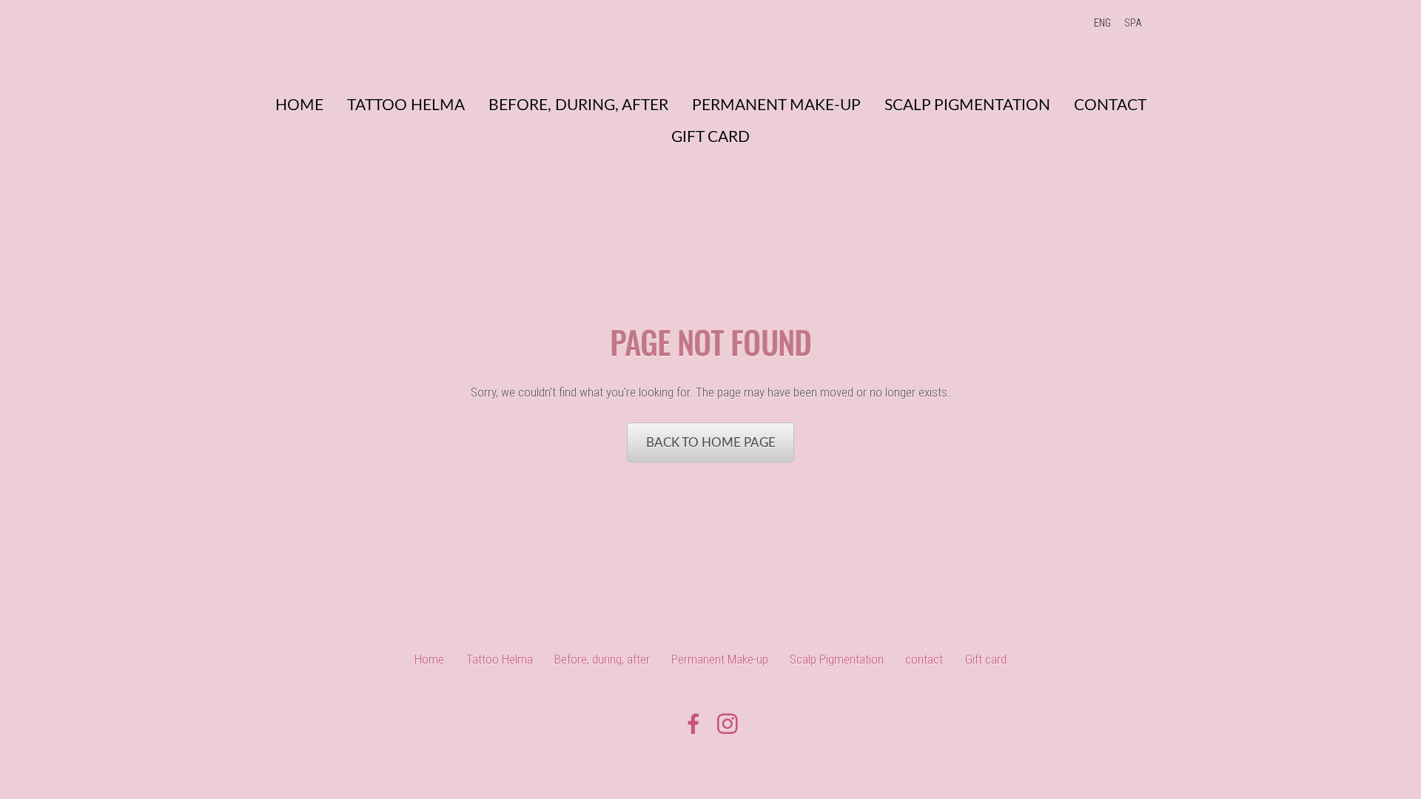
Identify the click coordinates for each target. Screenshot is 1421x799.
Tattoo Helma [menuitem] (406, 104)
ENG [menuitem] (1102, 23)
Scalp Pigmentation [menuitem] (967, 104)
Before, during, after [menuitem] (578, 104)
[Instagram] (727, 724)
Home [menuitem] (299, 104)
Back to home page (711, 442)
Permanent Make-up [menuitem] (776, 104)
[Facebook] (693, 724)
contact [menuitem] (1110, 104)
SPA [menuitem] (1133, 23)
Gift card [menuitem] (710, 135)
